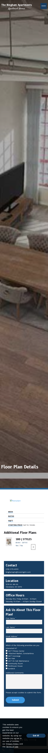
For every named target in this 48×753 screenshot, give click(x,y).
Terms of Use (12, 747)
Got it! (36, 735)
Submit (15, 700)
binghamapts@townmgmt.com (18, 572)
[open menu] (43, 6)
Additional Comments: (15, 673)
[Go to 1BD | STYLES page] (9, 541)
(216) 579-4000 (12, 569)
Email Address (11, 636)
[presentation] (33, 547)
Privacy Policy (12, 744)
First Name (10, 618)
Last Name (10, 627)
